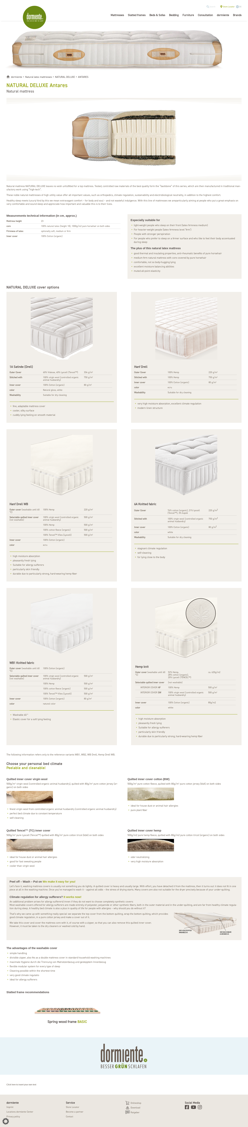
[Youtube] (194, 1107)
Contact (69, 1116)
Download (135, 1107)
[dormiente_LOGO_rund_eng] (35, 17)
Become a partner (74, 1111)
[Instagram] (201, 1107)
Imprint (9, 1107)
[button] (5, 1121)
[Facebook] (188, 1107)
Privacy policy (13, 1116)
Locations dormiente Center (19, 1111)
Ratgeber (135, 1112)
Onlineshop (136, 1103)
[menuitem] (211, 6)
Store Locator (229, 6)
